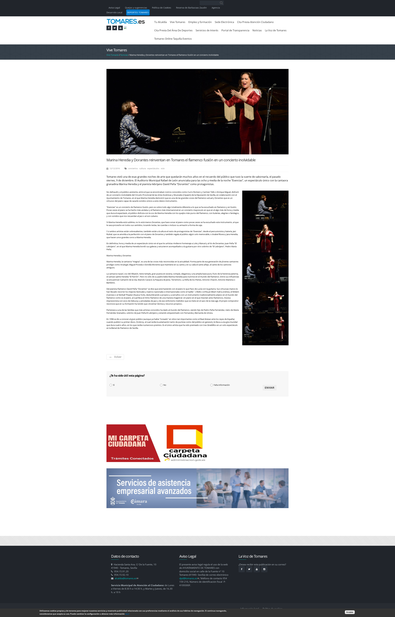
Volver (118, 357)
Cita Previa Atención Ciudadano (255, 22)
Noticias (257, 30)
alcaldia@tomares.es (126, 578)
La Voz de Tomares (276, 30)
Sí (113, 385)
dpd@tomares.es (189, 578)
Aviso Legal (115, 7)
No (164, 385)
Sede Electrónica (224, 22)
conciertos (133, 168)
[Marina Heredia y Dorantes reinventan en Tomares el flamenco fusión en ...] (197, 152)
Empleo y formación (200, 22)
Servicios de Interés (207, 30)
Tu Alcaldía (160, 22)
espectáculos (153, 168)
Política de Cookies (161, 7)
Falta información (222, 385)
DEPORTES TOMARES (138, 12)
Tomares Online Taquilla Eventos (173, 38)
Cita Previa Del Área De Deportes (173, 30)
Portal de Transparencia (235, 30)
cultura (142, 168)
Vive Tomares (177, 22)
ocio (163, 168)
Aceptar (349, 612)
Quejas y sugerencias (136, 7)
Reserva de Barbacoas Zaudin (191, 7)
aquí (127, 614)
